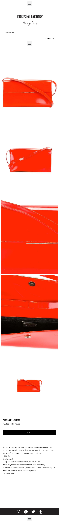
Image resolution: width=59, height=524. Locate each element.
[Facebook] (26, 511)
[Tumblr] (40, 511)
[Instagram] (18, 511)
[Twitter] (33, 511)
